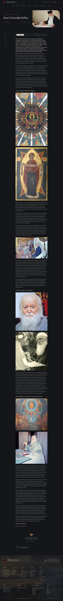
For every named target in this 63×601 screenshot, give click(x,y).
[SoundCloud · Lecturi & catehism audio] (56, 598)
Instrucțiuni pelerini (33, 570)
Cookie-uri (29, 598)
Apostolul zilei (14, 571)
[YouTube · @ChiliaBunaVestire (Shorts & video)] (49, 598)
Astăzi (13, 5)
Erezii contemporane (6, 574)
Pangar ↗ (40, 578)
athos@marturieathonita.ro (22, 587)
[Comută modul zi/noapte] (59, 2)
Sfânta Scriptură (23, 5)
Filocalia (33, 591)
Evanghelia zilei (14, 570)
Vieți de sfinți (5, 571)
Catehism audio (23, 576)
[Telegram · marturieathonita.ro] (54, 598)
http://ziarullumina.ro (22, 526)
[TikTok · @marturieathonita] (52, 598)
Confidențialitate (22, 598)
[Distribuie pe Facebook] (20, 22)
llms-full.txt (48, 591)
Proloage (13, 573)
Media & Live (43, 5)
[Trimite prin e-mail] (26, 22)
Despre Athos (32, 574)
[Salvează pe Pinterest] (24, 22)
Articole (29, 5)
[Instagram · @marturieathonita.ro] (47, 598)
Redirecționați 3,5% (42, 576)
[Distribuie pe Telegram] (28, 22)
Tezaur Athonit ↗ (41, 579)
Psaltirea (17, 5)
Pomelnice (33, 594)
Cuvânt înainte (41, 570)
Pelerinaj (49, 5)
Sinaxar (13, 574)
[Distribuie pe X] (22, 22)
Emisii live (22, 570)
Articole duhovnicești (7, 14)
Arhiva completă (5, 576)
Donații (40, 574)
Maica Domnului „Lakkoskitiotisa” (37, 587)
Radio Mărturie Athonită (24, 571)
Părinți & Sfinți (36, 5)
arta (17, 547)
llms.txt (48, 590)
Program (48, 2)
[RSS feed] (59, 598)
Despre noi (41, 571)
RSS (47, 587)
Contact (40, 573)
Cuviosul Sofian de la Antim (23, 547)
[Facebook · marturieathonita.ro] (45, 598)
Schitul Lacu (32, 576)
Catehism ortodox (5, 573)
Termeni (16, 598)
